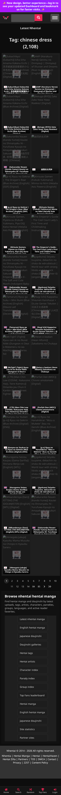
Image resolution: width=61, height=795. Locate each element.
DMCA (41, 759)
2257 (26, 762)
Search (18, 792)
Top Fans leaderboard (32, 695)
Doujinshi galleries (30, 644)
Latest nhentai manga (32, 619)
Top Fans (43, 792)
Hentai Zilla (9, 759)
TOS (33, 759)
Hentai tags (26, 653)
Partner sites (27, 737)
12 (17, 586)
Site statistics (27, 729)
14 (28, 586)
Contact (52, 759)
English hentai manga (32, 627)
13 (23, 586)
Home (6, 792)
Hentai (36, 755)
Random (30, 792)
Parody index (27, 678)
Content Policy (40, 762)
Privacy (17, 762)
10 (55, 580)
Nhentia (6, 755)
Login (54, 792)
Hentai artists (27, 661)
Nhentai (11, 750)
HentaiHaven (50, 755)
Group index (27, 686)
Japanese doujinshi (31, 636)
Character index (29, 670)
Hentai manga (28, 703)
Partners (23, 759)
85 (39, 586)
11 (12, 586)
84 (33, 586)
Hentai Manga (22, 755)
